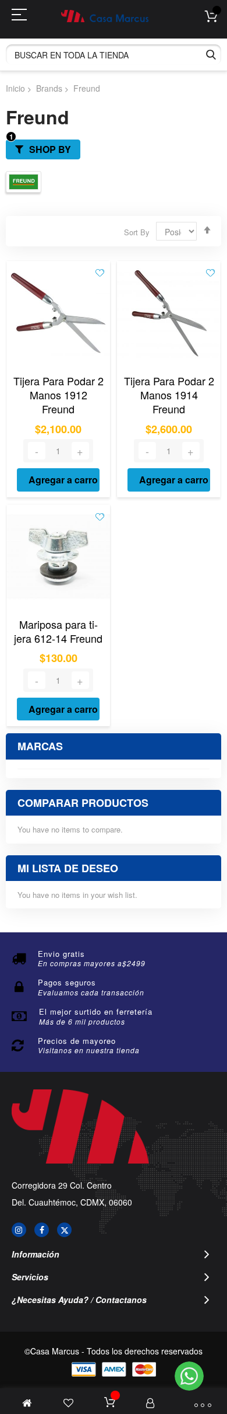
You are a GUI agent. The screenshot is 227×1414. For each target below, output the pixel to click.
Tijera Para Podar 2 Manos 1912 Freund (58, 395)
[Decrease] (36, 450)
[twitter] (64, 1230)
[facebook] (41, 1230)
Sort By (137, 232)
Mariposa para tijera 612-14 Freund (58, 631)
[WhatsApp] (189, 1376)
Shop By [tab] (50, 149)
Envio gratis (61, 953)
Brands (49, 88)
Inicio (15, 88)
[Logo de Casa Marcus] (104, 16)
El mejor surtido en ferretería (95, 1011)
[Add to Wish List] (99, 272)
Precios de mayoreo (77, 1040)
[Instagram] (19, 1230)
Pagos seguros (67, 982)
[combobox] (113, 54)
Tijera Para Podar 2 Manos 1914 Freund (169, 395)
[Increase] (80, 450)
